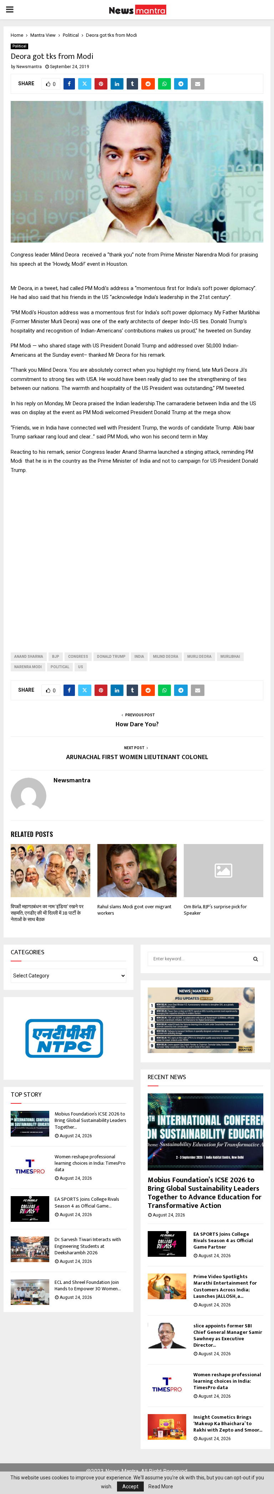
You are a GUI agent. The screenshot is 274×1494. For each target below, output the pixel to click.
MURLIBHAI (230, 657)
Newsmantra (29, 66)
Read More (160, 1486)
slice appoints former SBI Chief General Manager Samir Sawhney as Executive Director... (227, 1335)
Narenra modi (28, 667)
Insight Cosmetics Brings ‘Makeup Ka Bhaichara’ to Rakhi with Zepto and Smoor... (227, 1423)
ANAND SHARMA (28, 657)
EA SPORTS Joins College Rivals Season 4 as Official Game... (87, 1202)
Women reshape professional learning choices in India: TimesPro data (90, 1163)
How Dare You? (137, 724)
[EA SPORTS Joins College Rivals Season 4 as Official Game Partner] (30, 1209)
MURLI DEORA (199, 657)
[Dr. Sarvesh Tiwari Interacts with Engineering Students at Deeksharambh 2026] (30, 1249)
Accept (130, 1486)
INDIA (139, 657)
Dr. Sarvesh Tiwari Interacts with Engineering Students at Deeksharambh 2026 (88, 1245)
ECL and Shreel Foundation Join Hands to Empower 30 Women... (88, 1285)
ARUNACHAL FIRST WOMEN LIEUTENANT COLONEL (137, 757)
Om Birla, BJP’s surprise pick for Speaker (215, 910)
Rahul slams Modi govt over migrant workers (134, 910)
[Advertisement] (137, 557)
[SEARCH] (255, 959)
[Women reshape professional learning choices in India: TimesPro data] (30, 1166)
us (80, 667)
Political (19, 46)
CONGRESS (78, 657)
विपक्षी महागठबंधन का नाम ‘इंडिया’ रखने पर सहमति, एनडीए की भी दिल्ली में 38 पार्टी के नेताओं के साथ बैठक (47, 913)
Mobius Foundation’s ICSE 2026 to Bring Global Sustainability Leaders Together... (90, 1120)
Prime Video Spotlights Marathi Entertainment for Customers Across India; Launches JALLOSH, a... (225, 1286)
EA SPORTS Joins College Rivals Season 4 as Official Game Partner (223, 1240)
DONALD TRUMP (111, 657)
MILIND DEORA (165, 657)
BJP (55, 657)
